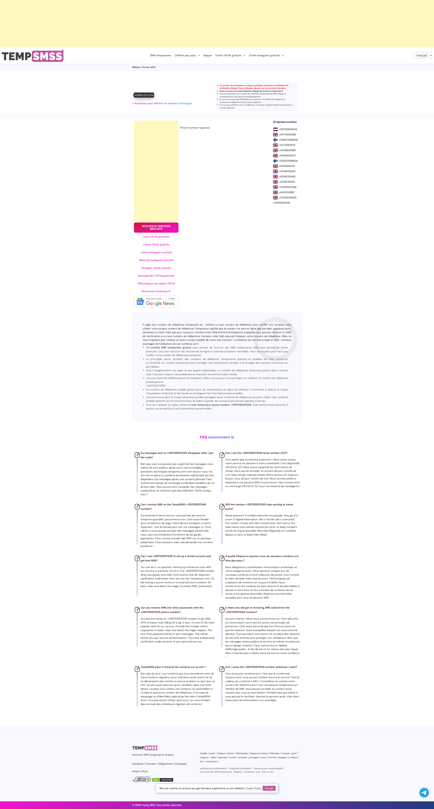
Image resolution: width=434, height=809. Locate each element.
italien (214, 757)
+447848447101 (287, 166)
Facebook (138, 763)
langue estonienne (259, 753)
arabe (212, 753)
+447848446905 (287, 197)
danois (230, 753)
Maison (136, 67)
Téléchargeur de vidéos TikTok (156, 283)
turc (202, 761)
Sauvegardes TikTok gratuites (156, 275)
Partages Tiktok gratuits (156, 268)
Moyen (136, 771)
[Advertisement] (101, 23)
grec (294, 753)
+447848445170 (287, 155)
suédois (293, 757)
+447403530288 (287, 187)
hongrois (204, 757)
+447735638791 (287, 145)
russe (263, 757)
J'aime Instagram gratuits (156, 252)
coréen (232, 757)
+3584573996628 (288, 161)
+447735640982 (287, 134)
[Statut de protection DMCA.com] (163, 781)
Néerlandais (242, 753)
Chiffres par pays (185, 55)
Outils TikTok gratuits (228, 55)
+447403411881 (286, 192)
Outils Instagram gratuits (264, 55)
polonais (242, 757)
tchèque (221, 753)
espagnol (282, 757)
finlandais (275, 753)
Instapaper (180, 763)
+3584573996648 (288, 139)
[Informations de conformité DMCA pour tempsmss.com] (141, 781)
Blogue (208, 55)
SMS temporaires (160, 55)
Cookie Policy (253, 788)
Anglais (203, 753)
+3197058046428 (288, 129)
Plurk (145, 771)
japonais (223, 757)
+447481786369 (287, 176)
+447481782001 (287, 182)
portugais (254, 757)
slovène (272, 757)
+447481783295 (287, 171)
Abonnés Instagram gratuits (156, 260)
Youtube (151, 763)
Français (286, 753)
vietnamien (211, 761)
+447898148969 (287, 150)
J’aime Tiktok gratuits (156, 244)
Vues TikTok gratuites (156, 236)
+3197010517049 (281, 203)
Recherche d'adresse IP (156, 291)
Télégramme (236, 102)
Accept (269, 788)
